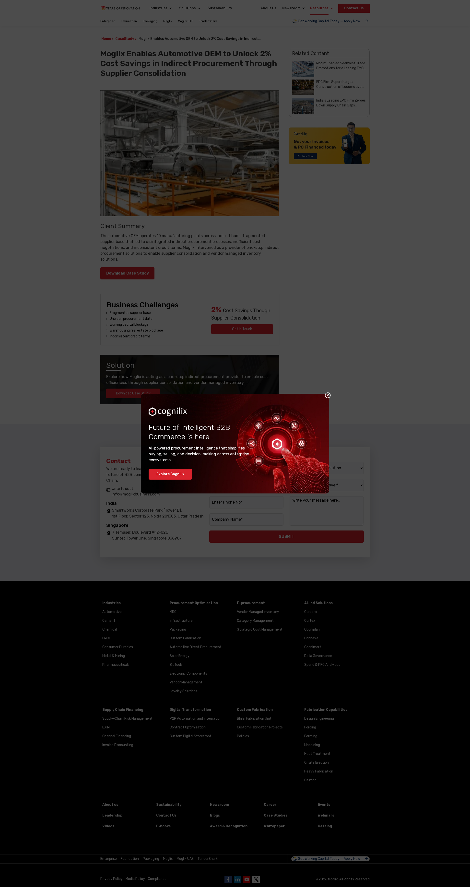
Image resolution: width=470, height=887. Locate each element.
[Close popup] (327, 395)
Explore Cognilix (170, 474)
